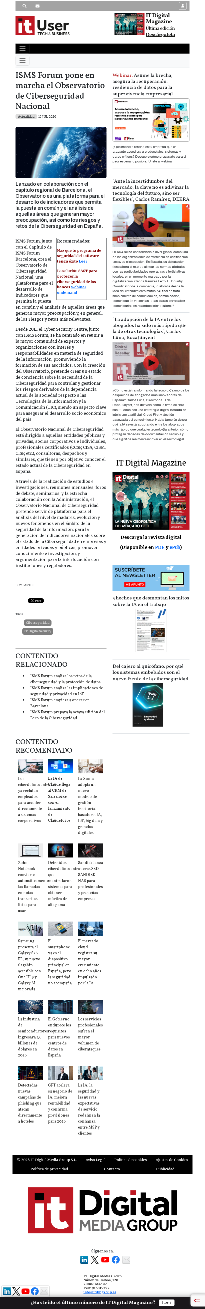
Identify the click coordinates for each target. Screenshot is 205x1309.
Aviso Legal (96, 1160)
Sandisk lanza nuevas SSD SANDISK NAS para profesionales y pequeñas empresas (90, 881)
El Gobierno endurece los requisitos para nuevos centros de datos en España (59, 1037)
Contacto (112, 1169)
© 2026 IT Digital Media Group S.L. (47, 1160)
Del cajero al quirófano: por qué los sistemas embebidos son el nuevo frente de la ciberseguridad (150, 673)
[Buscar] (24, 6)
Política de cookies (130, 1160)
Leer (83, 261)
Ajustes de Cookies (172, 1160)
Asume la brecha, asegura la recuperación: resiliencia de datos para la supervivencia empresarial (142, 85)
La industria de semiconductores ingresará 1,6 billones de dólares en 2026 (33, 1037)
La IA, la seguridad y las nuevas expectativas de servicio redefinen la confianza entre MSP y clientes (89, 1109)
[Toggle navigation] (23, 49)
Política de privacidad (49, 1169)
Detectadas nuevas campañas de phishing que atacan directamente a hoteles (30, 1103)
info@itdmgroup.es (100, 1292)
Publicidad (165, 1169)
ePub (175, 547)
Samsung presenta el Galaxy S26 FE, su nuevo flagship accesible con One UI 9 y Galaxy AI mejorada (29, 965)
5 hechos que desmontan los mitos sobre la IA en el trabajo (150, 601)
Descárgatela (160, 34)
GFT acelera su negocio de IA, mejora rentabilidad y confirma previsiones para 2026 (60, 1103)
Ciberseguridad (38, 622)
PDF (159, 547)
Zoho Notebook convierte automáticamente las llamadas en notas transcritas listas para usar (33, 887)
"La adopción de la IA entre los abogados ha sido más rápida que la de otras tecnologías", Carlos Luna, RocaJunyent (149, 328)
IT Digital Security (37, 631)
